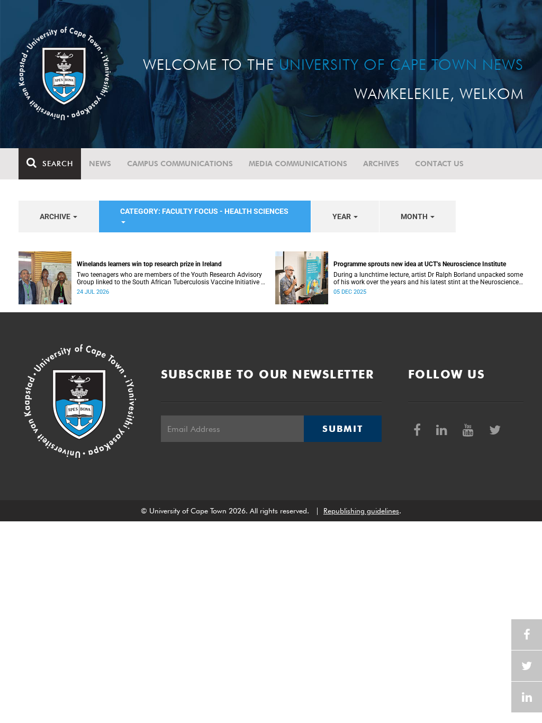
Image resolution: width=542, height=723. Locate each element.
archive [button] (56, 216)
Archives (381, 163)
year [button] (342, 216)
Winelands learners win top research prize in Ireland (149, 264)
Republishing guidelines (361, 511)
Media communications (298, 163)
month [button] (415, 216)
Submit (342, 428)
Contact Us (439, 163)
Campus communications (180, 163)
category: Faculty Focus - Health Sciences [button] (204, 211)
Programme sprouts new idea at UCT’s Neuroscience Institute (419, 264)
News (100, 163)
